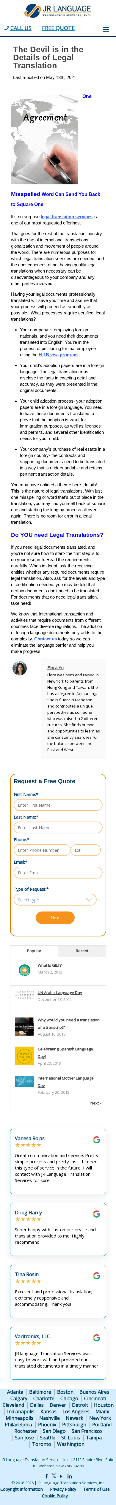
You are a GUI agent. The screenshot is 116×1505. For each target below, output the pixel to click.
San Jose (24, 1437)
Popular (34, 950)
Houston (104, 1405)
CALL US (21, 27)
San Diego (54, 1431)
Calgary (18, 1398)
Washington (70, 1444)
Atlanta (15, 1392)
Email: (20, 862)
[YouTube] (61, 1476)
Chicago (69, 1398)
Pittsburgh (74, 1424)
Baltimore (40, 1392)
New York (100, 1418)
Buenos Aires (94, 1392)
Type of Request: (31, 889)
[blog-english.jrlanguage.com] (57, 10)
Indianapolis (21, 1411)
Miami (102, 1411)
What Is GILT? (50, 965)
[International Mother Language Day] (24, 1085)
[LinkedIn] (69, 1476)
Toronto (41, 1444)
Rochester (25, 1431)
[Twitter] (53, 1476)
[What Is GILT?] (24, 976)
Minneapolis (19, 1418)
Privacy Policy (63, 1489)
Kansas (48, 1411)
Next (55, 917)
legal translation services (67, 216)
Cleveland (13, 1405)
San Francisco (87, 1431)
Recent (82, 950)
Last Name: (26, 817)
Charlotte (43, 1398)
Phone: (21, 839)
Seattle (47, 1437)
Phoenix (47, 1424)
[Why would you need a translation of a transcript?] (24, 1035)
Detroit (80, 1405)
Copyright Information (21, 1489)
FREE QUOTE (58, 27)
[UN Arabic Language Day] (24, 998)
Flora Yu (55, 667)
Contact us (45, 638)
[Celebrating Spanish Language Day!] (24, 1064)
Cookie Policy (55, 1495)
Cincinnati (95, 1398)
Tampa (94, 1437)
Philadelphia (18, 1424)
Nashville (49, 1418)
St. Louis (70, 1437)
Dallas (37, 1405)
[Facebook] (46, 1476)
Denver (58, 1405)
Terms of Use (96, 1489)
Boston (65, 1392)
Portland (102, 1424)
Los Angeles (76, 1411)
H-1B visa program (58, 354)
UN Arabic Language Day (60, 992)
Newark (74, 1418)
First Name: (26, 794)
